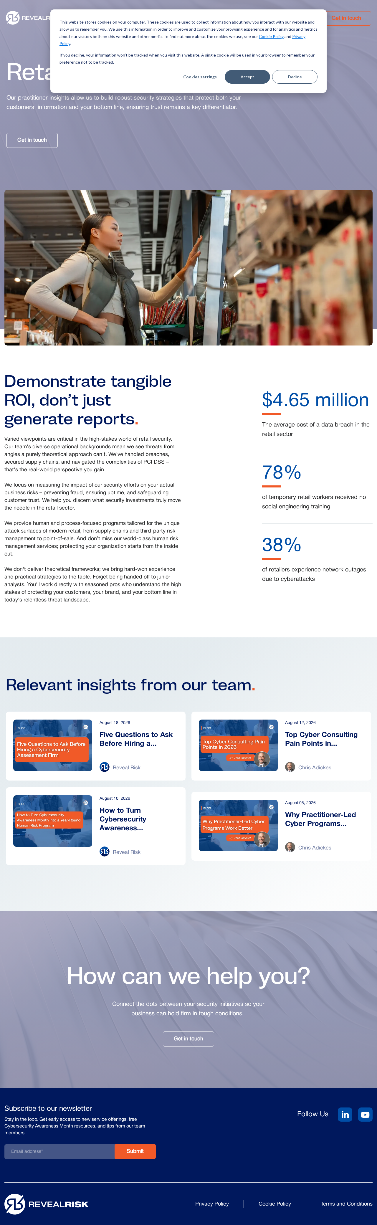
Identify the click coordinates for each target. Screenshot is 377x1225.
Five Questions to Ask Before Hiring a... (136, 739)
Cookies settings (200, 76)
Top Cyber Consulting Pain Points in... (321, 739)
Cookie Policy (271, 36)
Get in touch (346, 18)
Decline (295, 76)
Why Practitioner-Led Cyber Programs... (320, 819)
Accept (247, 76)
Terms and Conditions (347, 1204)
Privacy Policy (212, 1204)
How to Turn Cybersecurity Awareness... (123, 820)
